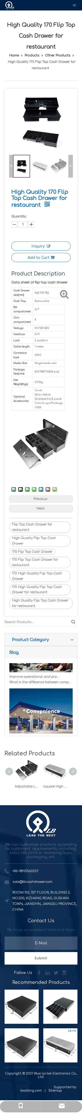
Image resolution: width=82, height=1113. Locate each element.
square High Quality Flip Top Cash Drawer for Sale (55, 786)
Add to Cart (38, 258)
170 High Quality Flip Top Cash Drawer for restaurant (37, 589)
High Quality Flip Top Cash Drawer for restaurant (40, 603)
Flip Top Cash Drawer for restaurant (32, 527)
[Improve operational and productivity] (41, 668)
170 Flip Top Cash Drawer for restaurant (35, 562)
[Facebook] (40, 973)
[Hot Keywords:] (73, 622)
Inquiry (38, 246)
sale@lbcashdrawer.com (32, 882)
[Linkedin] (48, 973)
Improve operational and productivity (35, 674)
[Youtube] (64, 973)
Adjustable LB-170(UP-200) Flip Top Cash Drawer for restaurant (27, 786)
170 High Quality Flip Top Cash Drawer (37, 576)
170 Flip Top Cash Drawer (32, 551)
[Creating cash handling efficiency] (41, 732)
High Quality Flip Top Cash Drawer (34, 540)
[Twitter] (56, 973)
